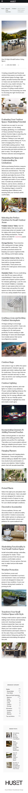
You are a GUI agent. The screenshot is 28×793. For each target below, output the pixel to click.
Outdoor (9, 704)
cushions (10, 510)
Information (9, 708)
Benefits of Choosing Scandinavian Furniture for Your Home (16, 765)
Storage (9, 706)
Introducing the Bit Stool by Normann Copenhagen (16, 736)
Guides (8, 689)
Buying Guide (10, 691)
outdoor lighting (12, 391)
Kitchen (9, 701)
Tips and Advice (10, 716)
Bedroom (9, 697)
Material (9, 714)
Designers (9, 710)
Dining (8, 699)
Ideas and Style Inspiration (13, 695)
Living (8, 702)
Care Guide (10, 693)
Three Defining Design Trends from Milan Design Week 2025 (16, 746)
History (9, 712)
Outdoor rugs (17, 368)
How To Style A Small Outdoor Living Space (15, 756)
